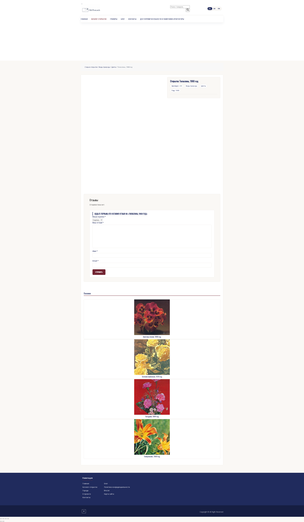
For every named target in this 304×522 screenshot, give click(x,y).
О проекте (86, 494)
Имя (95, 251)
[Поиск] (188, 10)
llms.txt (106, 490)
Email (96, 261)
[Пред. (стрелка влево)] (1, 521)
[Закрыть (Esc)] (8, 518)
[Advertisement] (152, 40)
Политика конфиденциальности (117, 487)
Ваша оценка (99, 217)
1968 (175, 90)
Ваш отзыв (98, 222)
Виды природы (104, 67)
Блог (123, 19)
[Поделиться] (6, 518)
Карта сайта (109, 494)
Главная (84, 19)
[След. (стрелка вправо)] (3, 521)
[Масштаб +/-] (1, 518)
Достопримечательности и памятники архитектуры (162, 19)
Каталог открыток (99, 19)
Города (85, 490)
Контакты (132, 19)
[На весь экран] (3, 518)
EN (219, 8)
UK (214, 8)
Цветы (113, 67)
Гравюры (113, 19)
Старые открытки (91, 67)
